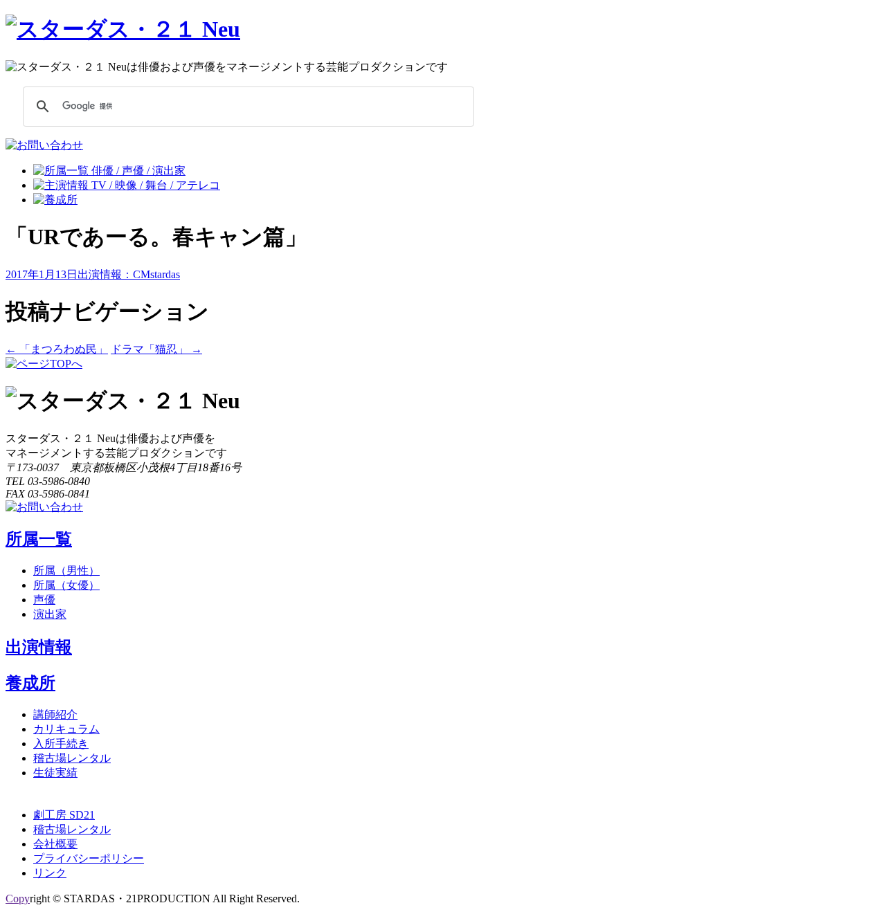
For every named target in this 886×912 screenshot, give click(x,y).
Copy (18, 898)
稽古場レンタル (72, 758)
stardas (165, 274)
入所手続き (61, 743)
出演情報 (39, 647)
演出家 (49, 614)
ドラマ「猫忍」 (156, 349)
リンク (49, 873)
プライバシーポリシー (88, 858)
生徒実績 (55, 772)
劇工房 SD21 (64, 815)
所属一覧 (39, 539)
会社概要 (55, 844)
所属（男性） (66, 570)
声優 (44, 599)
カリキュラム (66, 729)
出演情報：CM (114, 274)
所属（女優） (66, 585)
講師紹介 (55, 714)
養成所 (30, 683)
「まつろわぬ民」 (57, 349)
